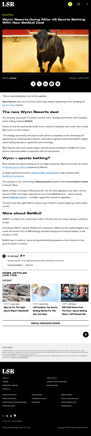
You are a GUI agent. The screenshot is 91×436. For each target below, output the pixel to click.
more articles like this (14, 274)
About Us (29, 265)
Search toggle (78, 4)
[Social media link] (33, 83)
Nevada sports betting (15, 167)
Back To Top (86, 334)
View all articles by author (45, 323)
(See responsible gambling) (20, 357)
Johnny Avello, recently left (44, 173)
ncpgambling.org (26, 356)
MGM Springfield (18, 197)
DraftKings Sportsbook (13, 176)
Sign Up (70, 4)
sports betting (9, 105)
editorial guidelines (15, 265)
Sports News (7, 14)
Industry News (14, 304)
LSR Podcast (72, 304)
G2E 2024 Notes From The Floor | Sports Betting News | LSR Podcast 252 (74, 310)
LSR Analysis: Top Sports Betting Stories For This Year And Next (45, 310)
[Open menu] (87, 4)
